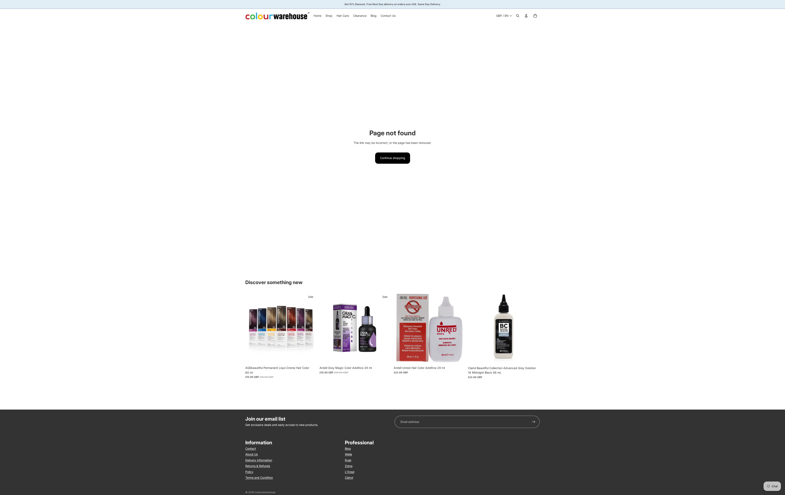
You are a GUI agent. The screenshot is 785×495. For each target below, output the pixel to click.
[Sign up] (533, 422)
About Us (251, 454)
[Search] (517, 15)
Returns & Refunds (257, 466)
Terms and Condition (259, 477)
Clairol (349, 477)
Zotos (348, 466)
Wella (348, 454)
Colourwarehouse (265, 492)
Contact (250, 448)
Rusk (348, 460)
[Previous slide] (251, 328)
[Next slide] (311, 328)
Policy (249, 472)
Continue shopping (392, 158)
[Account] (526, 15)
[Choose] (310, 358)
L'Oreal (349, 472)
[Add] (385, 358)
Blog (348, 448)
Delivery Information (258, 460)
